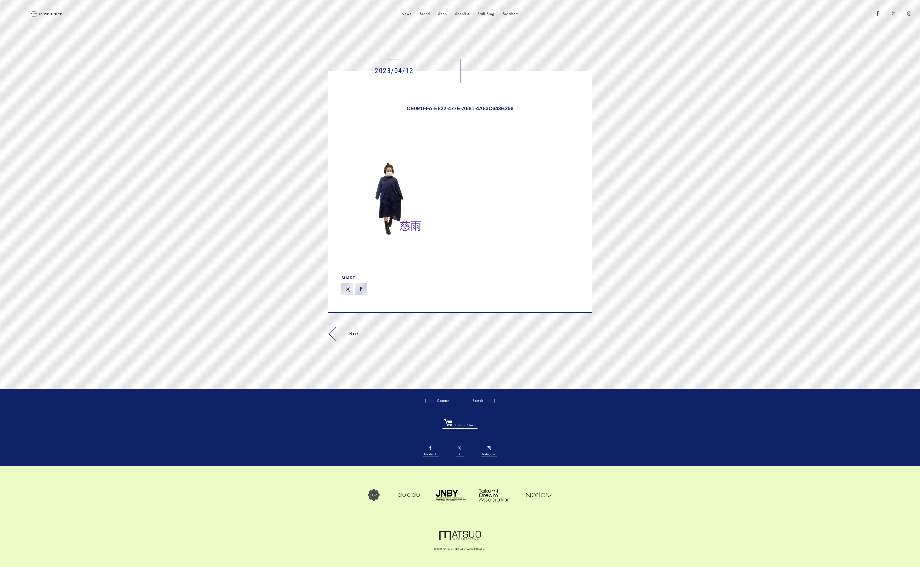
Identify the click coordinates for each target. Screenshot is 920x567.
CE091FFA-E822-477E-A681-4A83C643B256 (460, 108)
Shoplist (462, 13)
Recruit (477, 400)
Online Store (465, 425)
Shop (442, 13)
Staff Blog (485, 13)
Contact (443, 400)
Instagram (488, 454)
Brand (425, 13)
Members (511, 13)
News (406, 13)
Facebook (430, 454)
